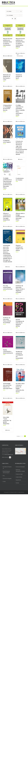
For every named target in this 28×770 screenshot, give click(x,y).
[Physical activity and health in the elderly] (20, 236)
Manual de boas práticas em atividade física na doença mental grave (7, 42)
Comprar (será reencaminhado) (18, 54)
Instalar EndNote (19, 477)
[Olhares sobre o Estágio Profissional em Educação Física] (20, 204)
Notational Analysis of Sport (19, 76)
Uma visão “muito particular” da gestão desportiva (7, 420)
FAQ (3, 475)
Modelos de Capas (19, 474)
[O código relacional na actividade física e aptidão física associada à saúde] (20, 96)
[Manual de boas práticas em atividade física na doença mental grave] (7, 30)
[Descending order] (21, 11)
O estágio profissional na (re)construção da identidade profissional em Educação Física (7, 183)
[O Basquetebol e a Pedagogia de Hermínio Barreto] (7, 96)
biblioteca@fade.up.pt (9, 454)
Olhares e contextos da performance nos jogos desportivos (7, 217)
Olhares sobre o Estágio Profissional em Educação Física (20, 217)
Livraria (4, 481)
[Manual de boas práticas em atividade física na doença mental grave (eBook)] (20, 30)
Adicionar (6, 55)
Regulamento (18, 480)
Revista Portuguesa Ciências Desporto (6, 472)
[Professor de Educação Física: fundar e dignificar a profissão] (20, 277)
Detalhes (10, 55)
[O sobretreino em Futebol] (20, 169)
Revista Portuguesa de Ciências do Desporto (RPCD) (20, 323)
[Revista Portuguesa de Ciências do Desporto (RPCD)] (20, 309)
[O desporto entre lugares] (7, 131)
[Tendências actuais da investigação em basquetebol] (20, 342)
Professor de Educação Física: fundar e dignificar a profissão (20, 289)
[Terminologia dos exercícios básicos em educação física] (7, 374)
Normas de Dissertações (20, 466)
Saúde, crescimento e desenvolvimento (8, 351)
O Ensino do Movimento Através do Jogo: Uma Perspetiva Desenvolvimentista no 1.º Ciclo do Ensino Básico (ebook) (21, 148)
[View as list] (15, 18)
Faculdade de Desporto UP (7, 467)
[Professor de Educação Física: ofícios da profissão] (7, 309)
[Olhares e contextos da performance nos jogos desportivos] (7, 204)
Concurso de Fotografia (7, 478)
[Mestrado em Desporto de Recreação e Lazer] (7, 66)
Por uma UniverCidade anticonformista (7, 287)
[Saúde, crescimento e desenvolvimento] (7, 342)
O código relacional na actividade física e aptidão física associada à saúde (20, 110)
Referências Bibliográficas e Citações (20, 470)
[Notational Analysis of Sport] (20, 66)
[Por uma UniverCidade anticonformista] (7, 277)
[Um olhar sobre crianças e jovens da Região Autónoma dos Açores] (20, 374)
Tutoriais (17, 482)
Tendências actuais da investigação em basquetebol (19, 355)
